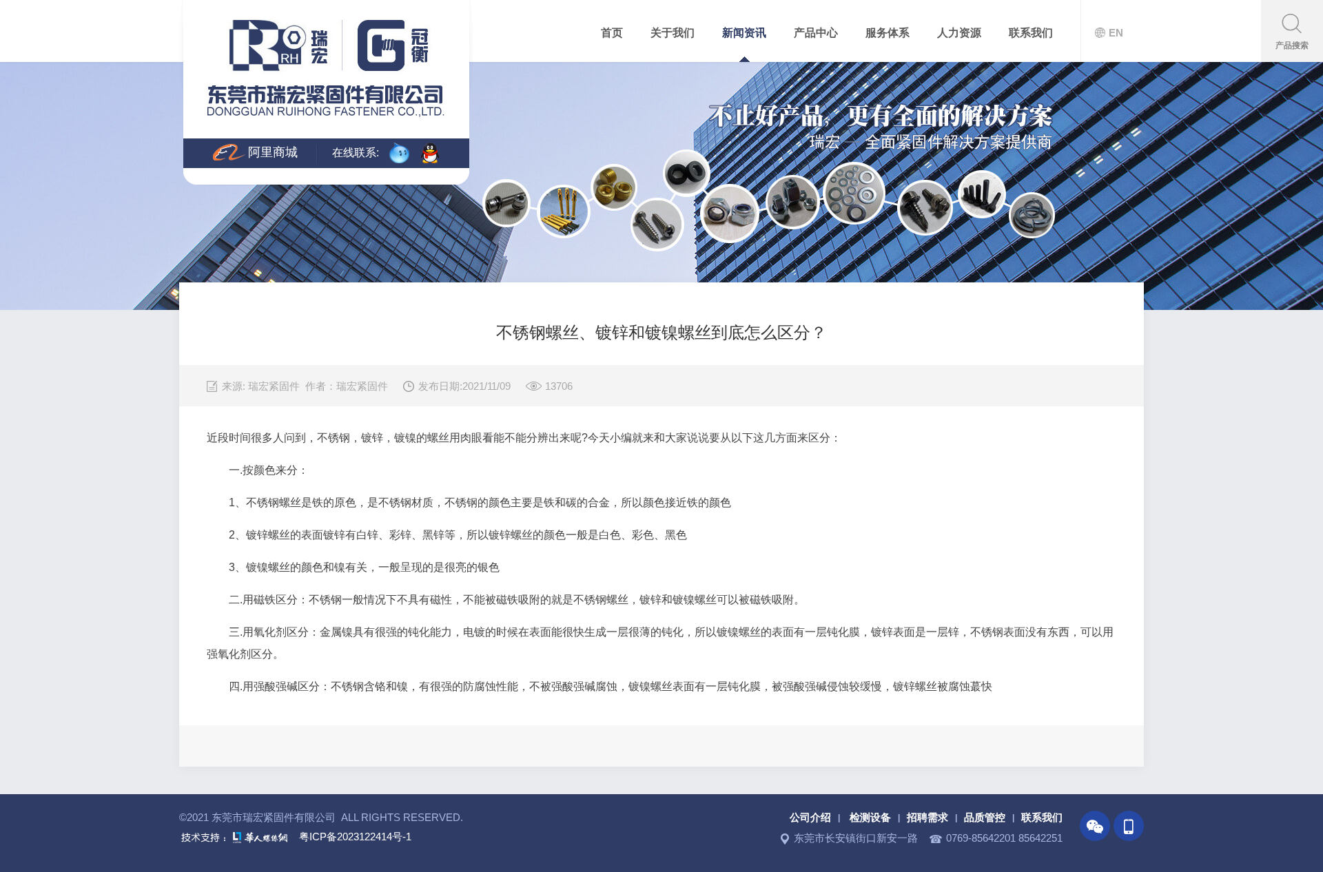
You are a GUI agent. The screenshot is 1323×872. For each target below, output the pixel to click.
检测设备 (870, 817)
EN (1116, 33)
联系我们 (1042, 817)
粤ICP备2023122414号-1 (355, 836)
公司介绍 (810, 817)
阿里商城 (273, 152)
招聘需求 (927, 817)
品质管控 (984, 817)
